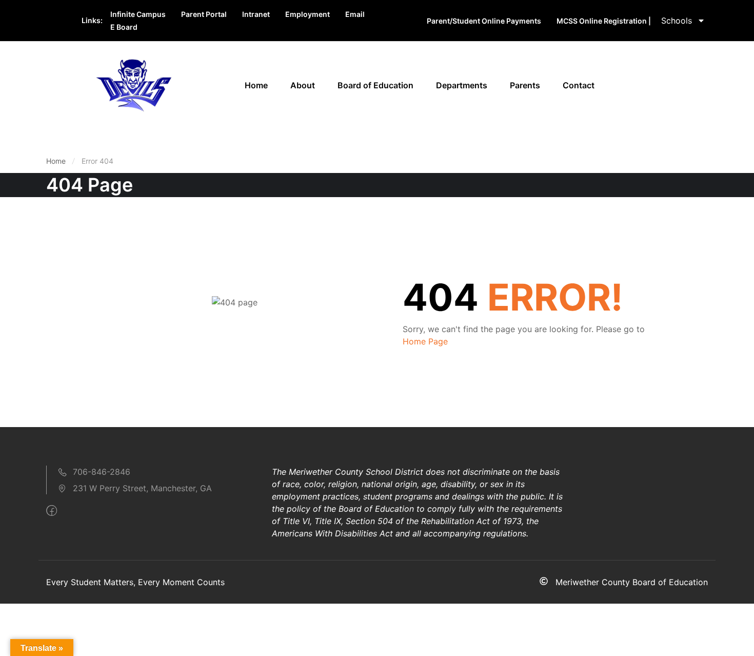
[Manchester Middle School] (133, 84)
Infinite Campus (138, 14)
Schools (676, 20)
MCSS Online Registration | (604, 20)
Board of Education (375, 85)
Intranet (256, 14)
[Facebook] (51, 511)
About (302, 85)
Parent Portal (204, 14)
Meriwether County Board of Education (631, 582)
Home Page (425, 341)
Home (256, 85)
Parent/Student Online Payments (484, 20)
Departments (461, 85)
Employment (307, 14)
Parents (525, 85)
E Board (123, 27)
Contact (578, 85)
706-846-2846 (101, 472)
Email (355, 14)
